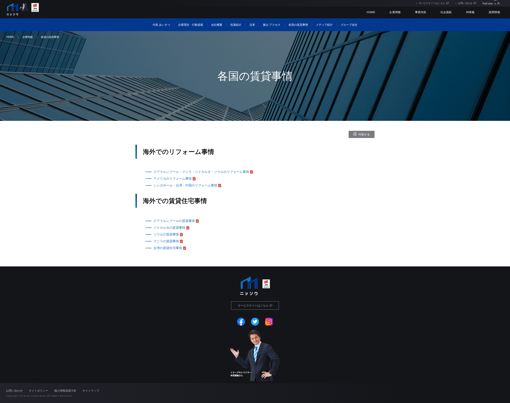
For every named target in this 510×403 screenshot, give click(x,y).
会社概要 (216, 24)
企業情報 (395, 12)
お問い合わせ (465, 3)
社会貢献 (446, 12)
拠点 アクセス (271, 24)
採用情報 (494, 12)
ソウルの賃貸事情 (166, 234)
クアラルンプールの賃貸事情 (174, 221)
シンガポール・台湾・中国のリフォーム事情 (185, 185)
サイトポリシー (38, 390)
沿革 (252, 24)
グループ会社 (349, 24)
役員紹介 (235, 24)
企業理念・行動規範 (190, 24)
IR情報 (470, 12)
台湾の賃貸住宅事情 (167, 248)
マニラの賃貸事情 (166, 241)
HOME (10, 36)
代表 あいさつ (161, 24)
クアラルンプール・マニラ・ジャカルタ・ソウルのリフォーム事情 (201, 171)
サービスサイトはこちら (432, 3)
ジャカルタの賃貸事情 (169, 227)
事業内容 (420, 12)
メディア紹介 (324, 24)
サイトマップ (90, 390)
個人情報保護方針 (65, 390)
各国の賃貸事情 (298, 24)
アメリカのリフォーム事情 (172, 178)
